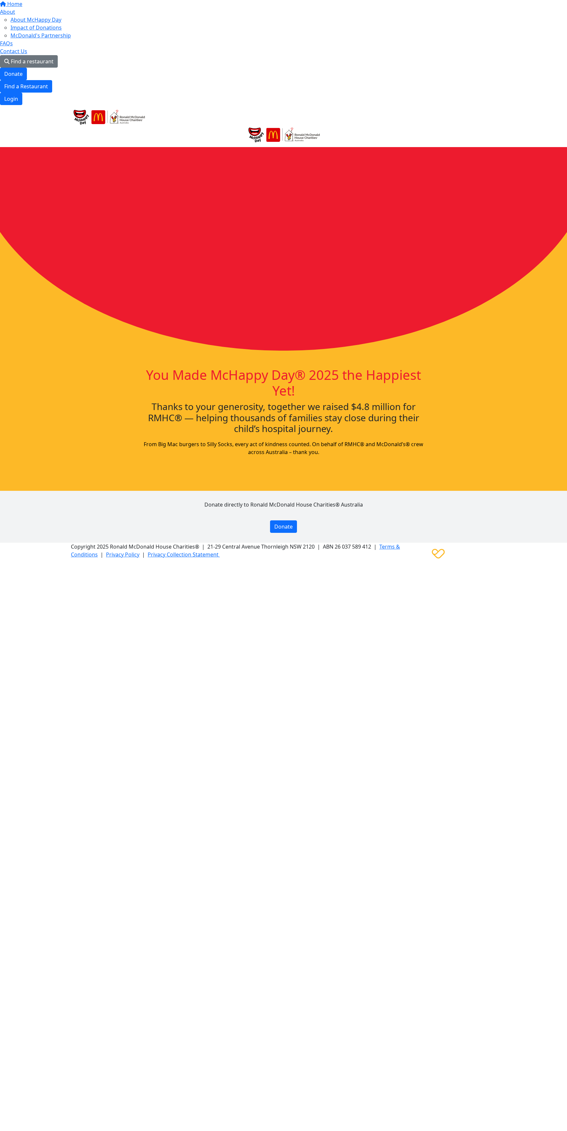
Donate (13, 73)
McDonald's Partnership (40, 35)
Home (14, 4)
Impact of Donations (36, 27)
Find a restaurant (31, 61)
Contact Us (13, 51)
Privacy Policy (122, 554)
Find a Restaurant (26, 86)
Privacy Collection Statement (184, 554)
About (7, 11)
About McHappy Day (35, 19)
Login (11, 98)
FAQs (6, 43)
